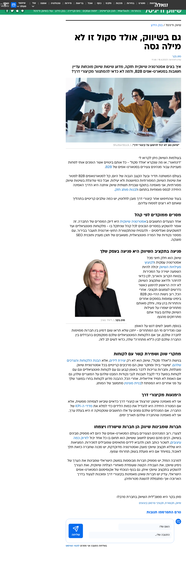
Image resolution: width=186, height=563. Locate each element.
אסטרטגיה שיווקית (133, 221)
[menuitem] (139, 5)
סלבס (109, 3)
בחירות (130, 3)
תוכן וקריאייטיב (107, 11)
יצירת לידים (118, 361)
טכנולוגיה (55, 3)
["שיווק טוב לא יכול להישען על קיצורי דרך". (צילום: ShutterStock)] (123, 113)
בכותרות (136, 11)
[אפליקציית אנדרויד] (22, 11)
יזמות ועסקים (90, 11)
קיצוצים (143, 503)
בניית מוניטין (132, 383)
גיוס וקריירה (74, 11)
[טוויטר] (12, 11)
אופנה (43, 3)
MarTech (123, 11)
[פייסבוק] (7, 11)
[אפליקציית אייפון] (17, 11)
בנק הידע (60, 11)
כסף (99, 3)
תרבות (119, 3)
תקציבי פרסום (156, 503)
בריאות (79, 3)
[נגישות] (5, 5)
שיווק (178, 503)
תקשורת (169, 503)
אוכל (90, 3)
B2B (109, 167)
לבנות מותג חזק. (126, 190)
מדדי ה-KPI (83, 406)
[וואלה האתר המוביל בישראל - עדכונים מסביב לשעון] (161, 5)
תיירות (68, 3)
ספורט (142, 3)
